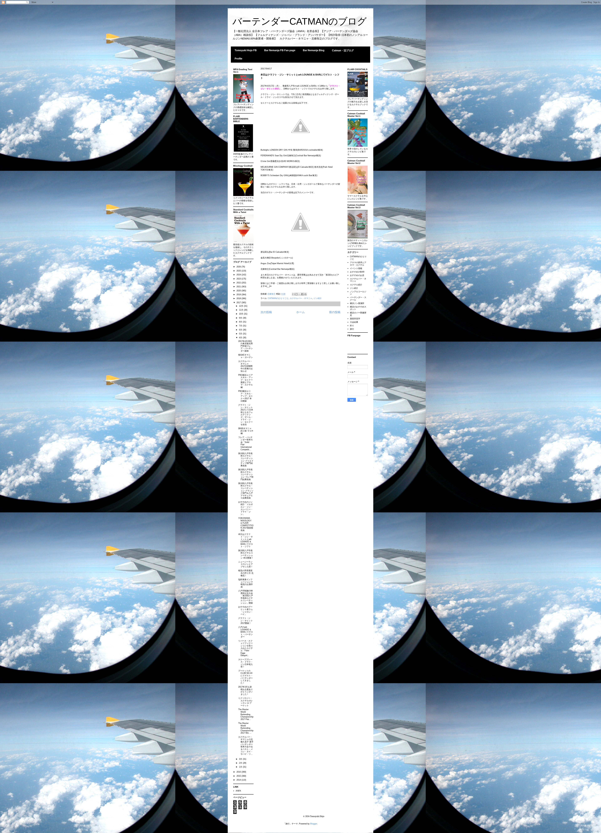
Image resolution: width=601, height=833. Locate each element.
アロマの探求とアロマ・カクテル (358, 263)
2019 (238, 294)
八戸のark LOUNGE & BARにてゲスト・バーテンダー (245, 632)
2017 (238, 302)
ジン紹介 (317, 298)
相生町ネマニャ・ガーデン (245, 356)
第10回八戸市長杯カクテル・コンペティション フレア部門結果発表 (245, 474)
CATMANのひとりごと (278, 298)
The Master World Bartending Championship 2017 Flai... (245, 714)
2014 (238, 780)
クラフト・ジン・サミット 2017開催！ (245, 620)
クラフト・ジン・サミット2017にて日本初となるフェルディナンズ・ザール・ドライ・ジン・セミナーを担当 (245, 415)
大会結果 (354, 322)
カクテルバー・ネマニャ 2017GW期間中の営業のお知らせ (245, 366)
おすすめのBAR (357, 272)
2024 (238, 274)
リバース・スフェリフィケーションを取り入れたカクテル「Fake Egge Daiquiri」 (245, 648)
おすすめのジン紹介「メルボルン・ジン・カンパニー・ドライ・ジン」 (245, 508)
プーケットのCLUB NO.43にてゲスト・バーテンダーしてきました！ (245, 677)
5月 (241, 334)
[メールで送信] (293, 294)
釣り (352, 325)
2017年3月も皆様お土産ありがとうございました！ (245, 690)
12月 (241, 306)
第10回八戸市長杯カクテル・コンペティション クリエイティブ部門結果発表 (245, 459)
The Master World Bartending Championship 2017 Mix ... (245, 728)
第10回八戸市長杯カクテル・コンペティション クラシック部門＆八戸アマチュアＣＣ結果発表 (245, 490)
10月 (241, 314)
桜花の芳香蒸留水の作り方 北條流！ (245, 573)
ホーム (300, 312)
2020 (238, 290)
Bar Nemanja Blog (313, 50)
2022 (238, 282)
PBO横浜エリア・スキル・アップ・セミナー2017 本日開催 (245, 396)
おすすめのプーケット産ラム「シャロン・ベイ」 (245, 610)
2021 (238, 286)
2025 (238, 271)
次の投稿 (266, 312)
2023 (238, 279)
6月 (241, 330)
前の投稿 (334, 312)
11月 (241, 310)
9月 (241, 318)
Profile (238, 58)
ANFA (238, 791)
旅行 (352, 329)
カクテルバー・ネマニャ (301, 298)
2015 (238, 776)
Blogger (313, 824)
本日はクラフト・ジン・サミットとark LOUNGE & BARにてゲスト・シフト (245, 540)
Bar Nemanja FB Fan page (279, 50)
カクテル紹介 (356, 285)
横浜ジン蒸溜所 (357, 303)
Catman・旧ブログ (343, 50)
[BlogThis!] (296, 294)
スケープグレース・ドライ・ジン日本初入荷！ (245, 663)
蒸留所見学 (355, 318)
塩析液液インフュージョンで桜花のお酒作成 (245, 583)
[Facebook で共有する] (302, 294)
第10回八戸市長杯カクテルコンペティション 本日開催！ (245, 554)
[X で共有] (299, 294)
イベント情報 (356, 268)
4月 (241, 337)
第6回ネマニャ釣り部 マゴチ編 (245, 430)
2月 (241, 763)
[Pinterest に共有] (305, 294)
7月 (241, 326)
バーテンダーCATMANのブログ (299, 21)
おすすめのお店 (357, 275)
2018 (238, 298)
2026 (238, 267)
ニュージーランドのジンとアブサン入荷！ (245, 564)
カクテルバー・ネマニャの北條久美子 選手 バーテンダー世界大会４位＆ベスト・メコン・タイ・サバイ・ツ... (246, 745)
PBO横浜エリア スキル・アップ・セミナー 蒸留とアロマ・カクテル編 (246, 381)
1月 (241, 767)
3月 (241, 759)
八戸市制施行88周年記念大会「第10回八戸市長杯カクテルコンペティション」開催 (245, 597)
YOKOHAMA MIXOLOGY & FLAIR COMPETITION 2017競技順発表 (245, 524)
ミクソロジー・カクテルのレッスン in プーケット (245, 702)
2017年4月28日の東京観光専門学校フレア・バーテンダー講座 (245, 346)
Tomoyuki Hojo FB (246, 50)
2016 (238, 772)
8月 (241, 322)
